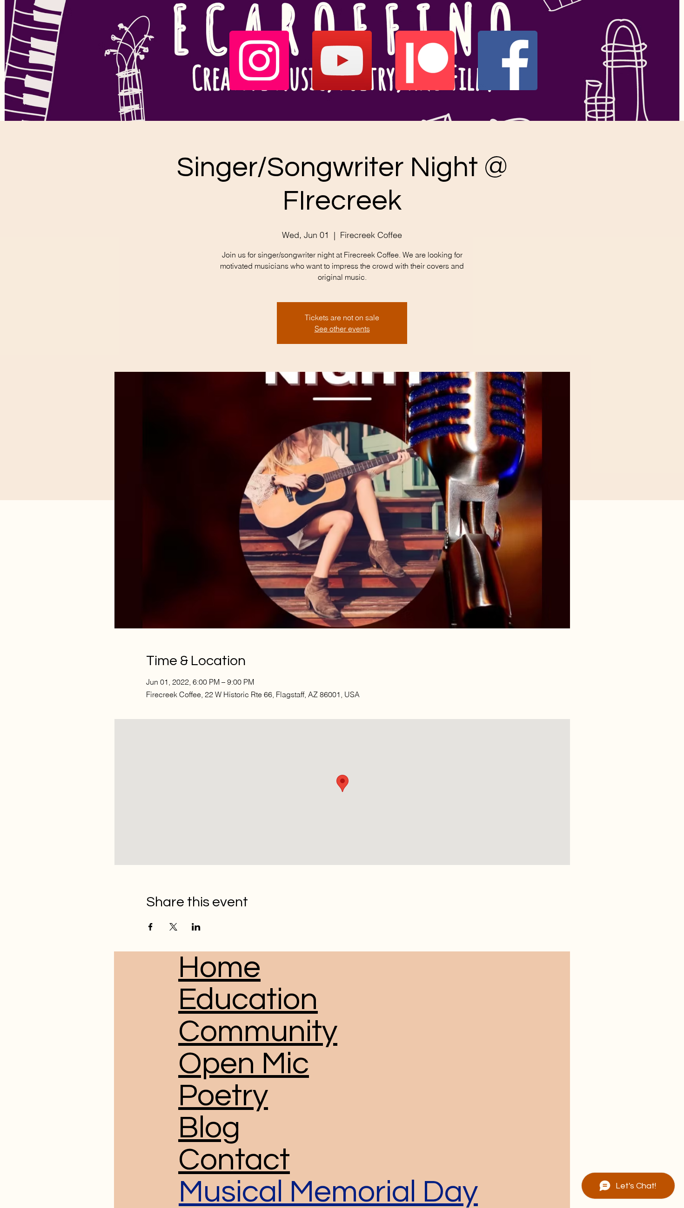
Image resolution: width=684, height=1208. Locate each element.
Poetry (223, 1096)
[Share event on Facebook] (150, 927)
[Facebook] (507, 60)
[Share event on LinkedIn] (196, 927)
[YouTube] (342, 60)
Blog (209, 1128)
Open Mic (243, 1064)
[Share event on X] (173, 927)
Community (257, 1032)
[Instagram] (259, 60)
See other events (342, 328)
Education (248, 1000)
